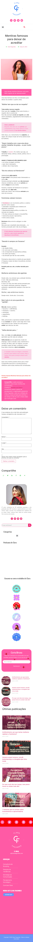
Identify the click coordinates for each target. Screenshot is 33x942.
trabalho (10, 152)
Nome (4, 436)
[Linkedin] (14, 20)
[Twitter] (18, 20)
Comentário (5, 417)
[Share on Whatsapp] (3, 475)
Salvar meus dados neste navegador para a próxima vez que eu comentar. (14, 457)
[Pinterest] (21, 20)
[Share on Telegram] (24, 475)
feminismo (6, 203)
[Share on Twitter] (7, 475)
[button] (3, 27)
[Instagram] (11, 20)
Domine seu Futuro (17, 387)
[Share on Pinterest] (20, 475)
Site (3, 449)
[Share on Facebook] (16, 475)
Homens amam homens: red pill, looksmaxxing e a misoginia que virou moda (21, 689)
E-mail (4, 443)
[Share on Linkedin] (11, 475)
